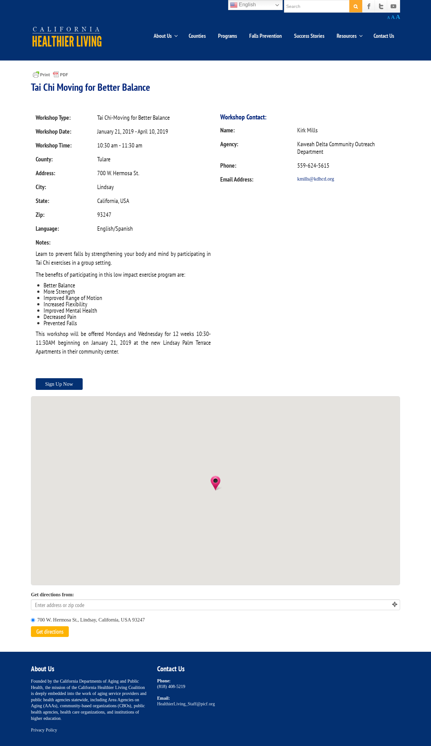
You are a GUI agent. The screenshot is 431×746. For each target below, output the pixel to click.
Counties (197, 35)
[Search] (355, 6)
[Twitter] (381, 6)
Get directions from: (52, 594)
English (247, 4)
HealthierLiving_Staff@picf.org (186, 704)
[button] (215, 483)
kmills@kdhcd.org (315, 179)
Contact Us (384, 35)
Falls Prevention (265, 35)
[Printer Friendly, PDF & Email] (50, 74)
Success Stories (309, 35)
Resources (347, 35)
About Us (163, 35)
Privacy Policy (44, 730)
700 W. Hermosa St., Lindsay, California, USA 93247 (91, 619)
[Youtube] (393, 6)
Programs (227, 35)
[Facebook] (369, 6)
